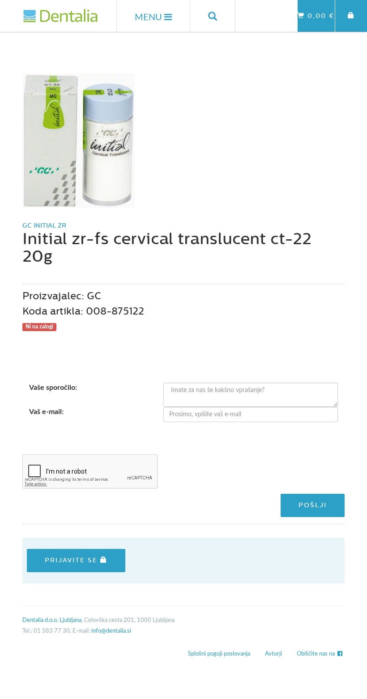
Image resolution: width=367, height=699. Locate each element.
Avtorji (273, 654)
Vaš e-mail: (46, 411)
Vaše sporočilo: (53, 387)
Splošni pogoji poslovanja (219, 654)
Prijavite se (72, 560)
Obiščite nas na (317, 654)
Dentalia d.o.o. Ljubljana (51, 620)
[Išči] (212, 16)
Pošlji (313, 505)
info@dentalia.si (111, 631)
